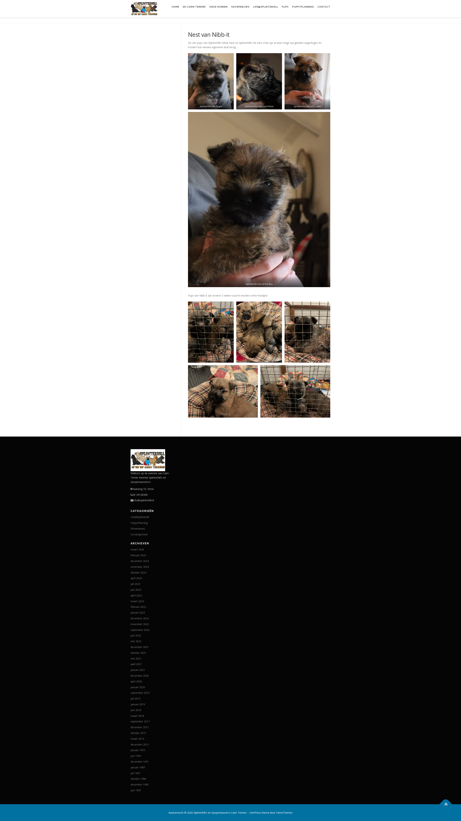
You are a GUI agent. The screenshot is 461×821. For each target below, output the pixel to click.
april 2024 (136, 578)
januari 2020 (138, 687)
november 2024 (140, 566)
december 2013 (140, 744)
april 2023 (136, 595)
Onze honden (218, 6)
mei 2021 (136, 658)
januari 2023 (138, 612)
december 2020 (140, 675)
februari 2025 (138, 555)
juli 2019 (135, 698)
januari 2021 (138, 670)
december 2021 (140, 647)
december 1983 (140, 784)
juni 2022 (136, 635)
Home (175, 6)
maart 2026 (137, 549)
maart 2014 (137, 738)
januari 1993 (138, 750)
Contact (323, 6)
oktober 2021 (138, 652)
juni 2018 (136, 710)
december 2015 (140, 727)
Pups (285, 6)
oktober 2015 (138, 733)
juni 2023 (136, 589)
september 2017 (140, 721)
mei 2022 (136, 641)
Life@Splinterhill (265, 6)
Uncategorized (139, 534)
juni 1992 (136, 756)
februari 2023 (138, 606)
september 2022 (140, 630)
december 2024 (140, 561)
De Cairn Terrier (194, 6)
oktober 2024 (138, 572)
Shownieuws (240, 6)
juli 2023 (135, 584)
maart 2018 (137, 716)
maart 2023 (137, 601)
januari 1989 (138, 767)
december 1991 (140, 761)
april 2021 (136, 664)
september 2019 (140, 692)
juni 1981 (136, 790)
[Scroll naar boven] (445, 804)
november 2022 (140, 624)
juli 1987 (135, 773)
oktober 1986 (138, 778)
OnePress (255, 812)
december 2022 (140, 618)
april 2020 (136, 681)
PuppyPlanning (303, 6)
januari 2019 (138, 704)
